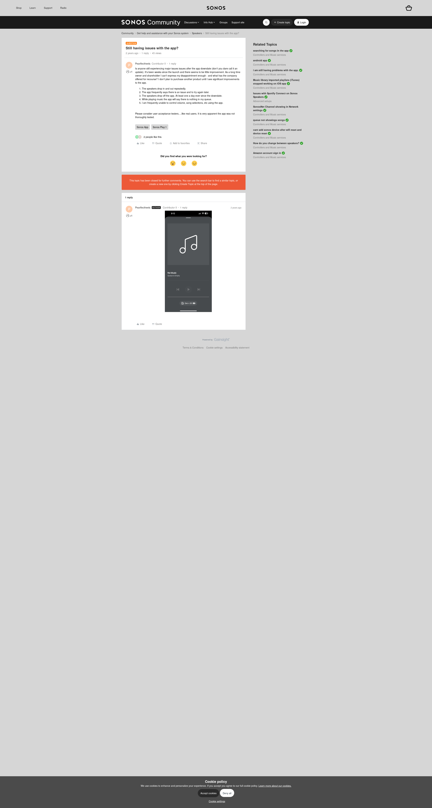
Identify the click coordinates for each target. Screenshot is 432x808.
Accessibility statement (237, 347)
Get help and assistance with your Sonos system (163, 33)
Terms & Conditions (193, 347)
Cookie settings (214, 347)
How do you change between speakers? (276, 143)
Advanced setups (262, 101)
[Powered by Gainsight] (216, 340)
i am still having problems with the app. (276, 70)
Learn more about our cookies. (275, 785)
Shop (19, 7)
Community (128, 33)
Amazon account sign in (267, 153)
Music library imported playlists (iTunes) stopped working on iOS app (276, 81)
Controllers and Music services (269, 54)
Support (48, 7)
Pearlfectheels (142, 63)
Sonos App (142, 127)
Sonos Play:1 (160, 127)
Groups (223, 22)
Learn (33, 7)
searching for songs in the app (271, 50)
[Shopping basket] (409, 8)
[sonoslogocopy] (216, 8)
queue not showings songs (269, 120)
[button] (282, 22)
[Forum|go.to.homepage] (151, 22)
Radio (63, 7)
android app (260, 60)
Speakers (197, 33)
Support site (238, 22)
